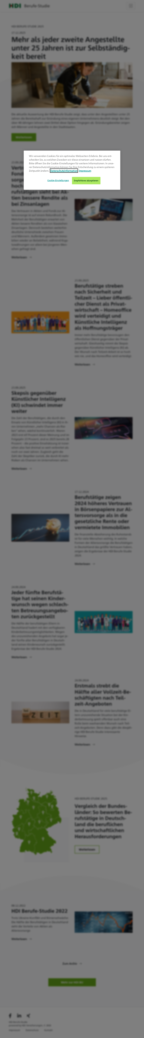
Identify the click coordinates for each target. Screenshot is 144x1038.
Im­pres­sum (85, 170)
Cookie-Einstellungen (58, 180)
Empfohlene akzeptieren (86, 180)
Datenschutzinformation (63, 170)
